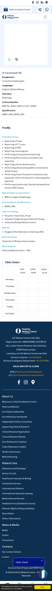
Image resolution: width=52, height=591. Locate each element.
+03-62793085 (42, 360)
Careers (5, 556)
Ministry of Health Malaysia (29, 371)
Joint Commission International (28, 375)
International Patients (13, 488)
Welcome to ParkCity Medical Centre (19, 401)
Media (5, 530)
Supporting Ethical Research (15, 426)
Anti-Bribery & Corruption (14, 441)
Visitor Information (11, 518)
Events (5, 535)
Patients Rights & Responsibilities (18, 508)
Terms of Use (14, 567)
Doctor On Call (9, 473)
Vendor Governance (11, 451)
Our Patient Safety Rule (13, 411)
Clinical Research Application (16, 431)
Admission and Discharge (14, 468)
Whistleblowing (9, 456)
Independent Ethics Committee (17, 421)
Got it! (42, 587)
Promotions (8, 540)
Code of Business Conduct (14, 446)
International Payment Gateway (17, 493)
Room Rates (8, 513)
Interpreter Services (11, 483)
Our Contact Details (11, 551)
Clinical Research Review (14, 436)
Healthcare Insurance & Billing (16, 478)
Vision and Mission (10, 406)
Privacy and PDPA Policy (33, 567)
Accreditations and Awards (14, 416)
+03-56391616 (34, 357)
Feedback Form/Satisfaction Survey (18, 503)
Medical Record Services (13, 498)
